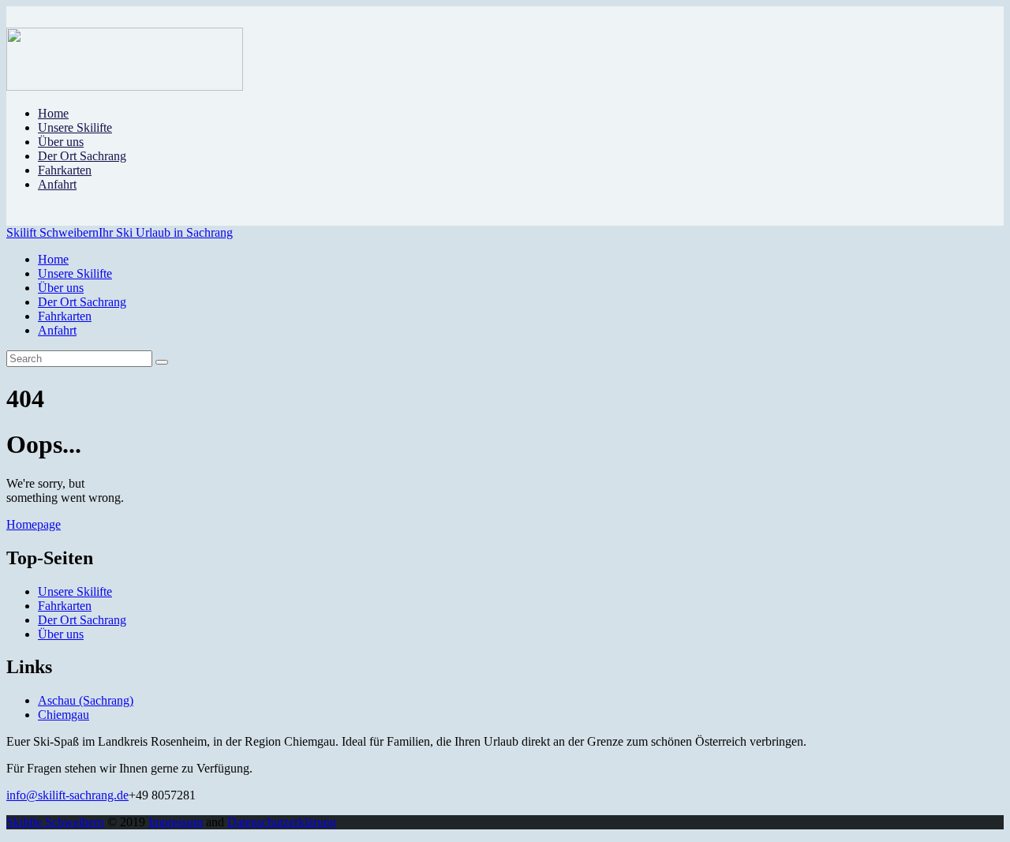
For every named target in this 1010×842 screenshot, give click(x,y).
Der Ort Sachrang (82, 620)
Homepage (33, 524)
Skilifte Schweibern (55, 822)
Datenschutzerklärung (281, 822)
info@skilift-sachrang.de (67, 795)
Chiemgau (63, 714)
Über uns (61, 634)
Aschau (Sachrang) (85, 700)
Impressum (175, 822)
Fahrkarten (65, 605)
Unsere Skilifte (75, 591)
